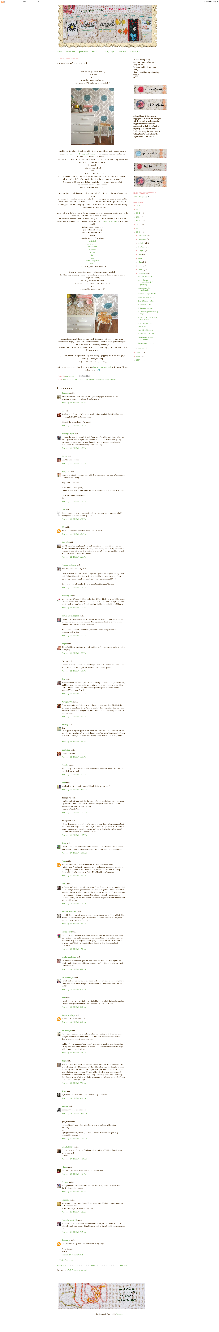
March (141, 270)
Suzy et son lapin (68, 1015)
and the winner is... (145, 277)
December (142, 236)
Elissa (64, 1091)
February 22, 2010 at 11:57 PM (74, 835)
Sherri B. (65, 542)
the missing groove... (146, 343)
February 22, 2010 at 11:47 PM (74, 813)
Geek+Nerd (67, 932)
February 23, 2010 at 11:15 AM (74, 1139)
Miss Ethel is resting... (147, 301)
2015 (138, 213)
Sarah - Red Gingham (70, 616)
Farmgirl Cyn (67, 702)
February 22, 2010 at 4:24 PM (74, 717)
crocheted (92, 247)
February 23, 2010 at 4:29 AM (74, 924)
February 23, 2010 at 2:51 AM (74, 904)
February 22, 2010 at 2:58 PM (74, 588)
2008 (138, 356)
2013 (138, 221)
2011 (138, 228)
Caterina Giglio (68, 977)
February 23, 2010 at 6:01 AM (74, 990)
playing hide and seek (101, 367)
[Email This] (80, 376)
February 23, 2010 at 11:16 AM (74, 1159)
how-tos (122, 52)
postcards (83, 52)
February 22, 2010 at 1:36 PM (74, 426)
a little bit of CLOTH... (147, 334)
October (141, 243)
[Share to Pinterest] (89, 376)
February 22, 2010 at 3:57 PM (74, 694)
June (140, 258)
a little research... (145, 305)
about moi (70, 52)
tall (92, 255)
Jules (64, 861)
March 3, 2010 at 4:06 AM (72, 1255)
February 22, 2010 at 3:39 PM (74, 671)
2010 (138, 232)
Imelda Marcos (110, 221)
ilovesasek (66, 393)
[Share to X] (85, 376)
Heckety (65, 1182)
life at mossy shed (81, 379)
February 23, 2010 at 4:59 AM (74, 949)
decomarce (66, 1240)
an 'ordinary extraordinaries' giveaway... (145, 282)
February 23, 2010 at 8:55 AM (74, 1098)
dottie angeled (92, 261)
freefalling (66, 750)
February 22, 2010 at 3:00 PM (74, 608)
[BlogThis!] (83, 376)
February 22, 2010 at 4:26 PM (74, 742)
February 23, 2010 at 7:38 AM (74, 1053)
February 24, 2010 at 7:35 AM (74, 1232)
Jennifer (65, 765)
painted (92, 241)
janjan (64, 644)
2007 (138, 360)
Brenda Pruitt (67, 1147)
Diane (64, 1167)
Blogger (119, 1314)
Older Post (123, 1266)
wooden (92, 250)
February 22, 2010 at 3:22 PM (74, 636)
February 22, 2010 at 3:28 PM (74, 653)
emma (64, 884)
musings (92, 379)
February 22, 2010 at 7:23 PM (74, 775)
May (140, 262)
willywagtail (67, 596)
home (59, 52)
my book (96, 52)
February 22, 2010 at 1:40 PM (74, 448)
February (142, 273)
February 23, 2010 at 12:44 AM (74, 853)
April (140, 266)
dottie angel (67, 1031)
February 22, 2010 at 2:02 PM (74, 519)
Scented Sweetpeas (69, 912)
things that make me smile (106, 379)
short (92, 252)
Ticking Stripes (68, 434)
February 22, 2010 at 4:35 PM (74, 757)
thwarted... (142, 327)
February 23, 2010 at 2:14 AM (74, 876)
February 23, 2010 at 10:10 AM (74, 1113)
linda (64, 998)
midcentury (92, 244)
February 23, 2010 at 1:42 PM (74, 1174)
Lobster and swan (69, 565)
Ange (64, 1061)
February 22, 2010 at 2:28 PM (74, 557)
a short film (135, 52)
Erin (63, 679)
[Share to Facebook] (87, 376)
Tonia (64, 843)
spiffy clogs (109, 52)
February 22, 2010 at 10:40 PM (74, 790)
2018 (138, 206)
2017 (138, 209)
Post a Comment (66, 1260)
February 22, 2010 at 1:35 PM (74, 403)
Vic (63, 411)
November (142, 239)
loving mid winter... (145, 308)
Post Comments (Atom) (77, 1270)
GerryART (66, 472)
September (143, 247)
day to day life (68, 379)
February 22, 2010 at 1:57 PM (74, 463)
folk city (65, 725)
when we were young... (147, 297)
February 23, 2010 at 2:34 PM (74, 1192)
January (142, 348)
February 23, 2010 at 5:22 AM (74, 969)
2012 (138, 225)
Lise (63, 510)
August (141, 251)
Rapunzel (65, 1200)
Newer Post (62, 1266)
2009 (138, 353)
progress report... (145, 323)
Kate (64, 783)
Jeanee (64, 456)
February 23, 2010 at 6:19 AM (74, 1007)
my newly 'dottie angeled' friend (81, 154)
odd (92, 258)
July (140, 254)
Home (92, 1266)
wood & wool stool (69, 957)
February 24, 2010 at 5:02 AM (74, 1212)
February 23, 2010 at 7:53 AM (74, 1083)
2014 (138, 217)
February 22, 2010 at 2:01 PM (74, 501)
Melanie (65, 1106)
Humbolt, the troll (69, 1220)
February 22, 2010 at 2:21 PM (74, 534)
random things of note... (147, 294)
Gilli (63, 527)
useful (92, 264)
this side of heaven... (146, 330)
